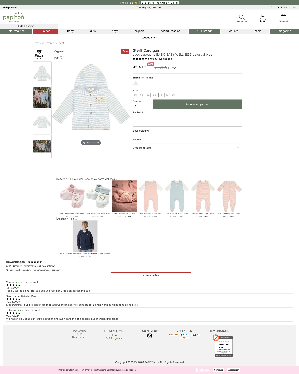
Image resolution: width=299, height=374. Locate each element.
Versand (137, 139)
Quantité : (138, 101)
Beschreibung (141, 130)
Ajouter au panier (197, 104)
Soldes (45, 31)
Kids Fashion (25, 26)
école (257, 31)
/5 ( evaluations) (160, 58)
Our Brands (204, 31)
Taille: (135, 90)
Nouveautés (16, 31)
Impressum (79, 330)
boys (115, 31)
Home (36, 43)
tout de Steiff (149, 37)
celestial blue (143, 77)
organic (140, 31)
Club (282, 7)
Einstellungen (203, 370)
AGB (79, 334)
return (9, 7)
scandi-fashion (170, 31)
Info (294, 7)
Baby (70, 31)
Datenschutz (79, 337)
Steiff (61, 43)
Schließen (218, 370)
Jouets (233, 31)
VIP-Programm (114, 338)
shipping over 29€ (149, 7)
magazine (284, 31)
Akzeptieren (233, 370)
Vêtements (48, 43)
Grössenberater (142, 147)
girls (93, 31)
